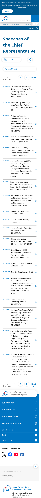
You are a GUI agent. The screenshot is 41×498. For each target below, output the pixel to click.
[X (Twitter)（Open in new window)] (4, 454)
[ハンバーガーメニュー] (35, 18)
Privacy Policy (7, 476)
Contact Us (7, 440)
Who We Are (8, 402)
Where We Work (10, 416)
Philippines (31, 28)
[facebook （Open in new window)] (10, 454)
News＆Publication (12, 423)
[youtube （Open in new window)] (16, 454)
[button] (11, 60)
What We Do (8, 409)
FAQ (4, 435)
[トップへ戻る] (36, 466)
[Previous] (34, 24)
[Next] (37, 24)
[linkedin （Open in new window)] (22, 454)
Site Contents (8, 430)
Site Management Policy (11, 472)
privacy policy (22, 7)
